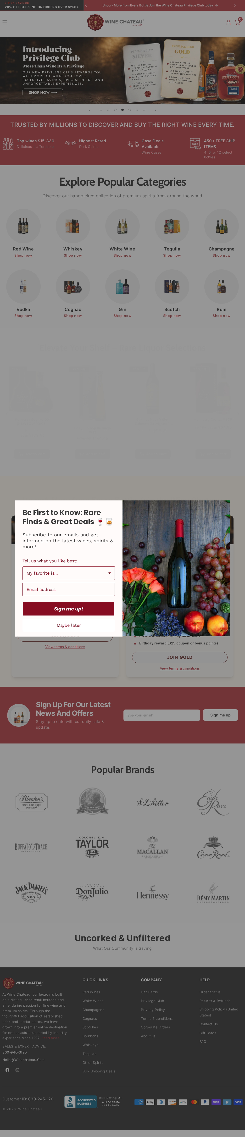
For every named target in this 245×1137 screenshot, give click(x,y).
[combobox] (68, 573)
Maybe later (69, 625)
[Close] (224, 506)
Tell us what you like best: (49, 560)
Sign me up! (69, 608)
